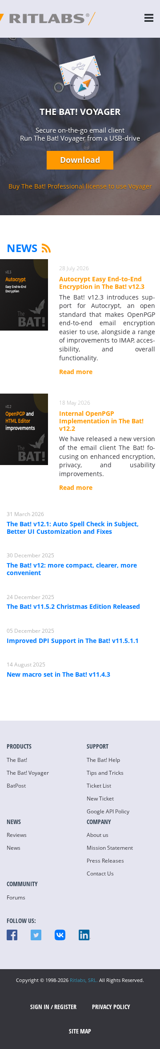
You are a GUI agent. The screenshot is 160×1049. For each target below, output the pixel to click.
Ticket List (99, 785)
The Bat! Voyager (28, 773)
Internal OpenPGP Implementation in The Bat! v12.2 (101, 421)
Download (80, 159)
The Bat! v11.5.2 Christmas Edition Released (73, 606)
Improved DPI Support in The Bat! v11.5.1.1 (73, 640)
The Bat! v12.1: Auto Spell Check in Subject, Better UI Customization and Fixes (73, 528)
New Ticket (100, 798)
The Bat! (17, 760)
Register (65, 1006)
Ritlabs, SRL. (84, 980)
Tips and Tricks (105, 773)
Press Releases (105, 860)
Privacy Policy (111, 1006)
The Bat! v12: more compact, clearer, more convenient (72, 569)
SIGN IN (39, 1006)
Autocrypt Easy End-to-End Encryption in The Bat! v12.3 (101, 283)
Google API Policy (108, 811)
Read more (75, 372)
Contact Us (100, 873)
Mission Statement (110, 848)
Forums (16, 897)
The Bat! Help (103, 760)
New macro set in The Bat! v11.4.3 (58, 674)
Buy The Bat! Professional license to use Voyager (80, 186)
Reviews (17, 835)
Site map (80, 1031)
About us (97, 835)
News (22, 248)
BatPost (16, 785)
